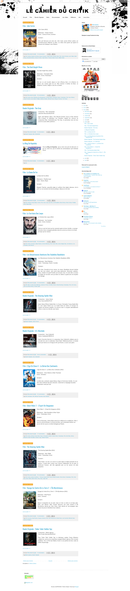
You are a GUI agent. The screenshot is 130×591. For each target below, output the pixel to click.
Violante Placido (45, 437)
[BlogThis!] (49, 54)
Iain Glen (51, 202)
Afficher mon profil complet (96, 30)
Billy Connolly (31, 284)
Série (47, 17)
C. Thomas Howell (42, 477)
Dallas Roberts (38, 243)
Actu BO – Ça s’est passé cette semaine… (93, 223)
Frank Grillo (54, 243)
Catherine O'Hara (44, 284)
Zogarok (86, 190)
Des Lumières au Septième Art (91, 173)
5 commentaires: (41, 552)
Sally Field (45, 478)
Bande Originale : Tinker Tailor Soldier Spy (37, 529)
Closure (85, 212)
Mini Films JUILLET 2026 (89, 191)
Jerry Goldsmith (36, 356)
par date (96, 61)
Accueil (25, 17)
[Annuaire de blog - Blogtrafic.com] (28, 582)
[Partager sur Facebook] (53, 54)
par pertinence (87, 61)
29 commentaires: (41, 95)
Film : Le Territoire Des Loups (33, 213)
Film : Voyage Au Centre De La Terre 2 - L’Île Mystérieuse (43, 487)
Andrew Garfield (34, 477)
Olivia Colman (69, 202)
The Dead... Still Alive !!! (90, 206)
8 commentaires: (41, 131)
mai (86, 160)
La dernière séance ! (88, 217)
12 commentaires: (41, 282)
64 (84, 211)
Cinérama (86, 201)
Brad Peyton (35, 518)
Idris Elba (68, 436)
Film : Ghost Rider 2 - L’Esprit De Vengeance (38, 405)
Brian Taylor (40, 436)
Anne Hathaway (34, 97)
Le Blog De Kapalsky (30, 143)
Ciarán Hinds (49, 56)
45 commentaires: (41, 241)
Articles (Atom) (32, 563)
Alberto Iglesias (28, 554)
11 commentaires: (41, 319)
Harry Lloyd (45, 202)
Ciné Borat (86, 185)
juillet (86, 121)
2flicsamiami (95, 24)
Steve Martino (46, 396)
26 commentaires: (41, 474)
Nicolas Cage (38, 437)
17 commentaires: (41, 433)
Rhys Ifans (40, 478)
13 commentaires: (41, 54)
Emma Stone (62, 477)
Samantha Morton (30, 57)
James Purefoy (65, 56)
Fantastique (63, 97)
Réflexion (73, 17)
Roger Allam (28, 204)
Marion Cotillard (36, 98)
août (86, 119)
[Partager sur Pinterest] (54, 54)
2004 (26, 284)
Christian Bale (49, 97)
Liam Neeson (31, 245)
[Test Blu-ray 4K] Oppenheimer (90, 202)
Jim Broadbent (56, 202)
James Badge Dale (62, 243)
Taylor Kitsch (45, 57)
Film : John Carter (29, 25)
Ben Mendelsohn (41, 97)
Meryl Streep (62, 202)
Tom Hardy (65, 98)
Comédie (51, 284)
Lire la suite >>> (26, 49)
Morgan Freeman (58, 98)
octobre (87, 115)
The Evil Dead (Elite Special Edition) (91, 207)
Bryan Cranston (43, 56)
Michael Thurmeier (39, 396)
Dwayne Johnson (42, 518)
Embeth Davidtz (55, 477)
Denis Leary (49, 477)
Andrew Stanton (31, 56)
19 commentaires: (41, 200)
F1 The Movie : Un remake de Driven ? (92, 186)
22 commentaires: (41, 394)
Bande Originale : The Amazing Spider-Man (37, 295)
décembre (87, 111)
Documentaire (56, 17)
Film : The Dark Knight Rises (32, 67)
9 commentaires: (41, 516)
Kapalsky (86, 180)
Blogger (77, 586)
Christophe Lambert (47, 436)
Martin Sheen (34, 478)
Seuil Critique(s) (88, 195)
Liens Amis (86, 17)
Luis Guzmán (65, 518)
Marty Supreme (87, 197)
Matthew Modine (44, 98)
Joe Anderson (70, 243)
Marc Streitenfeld (36, 134)
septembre (87, 117)
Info (80, 17)
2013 (84, 107)
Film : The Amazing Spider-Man (33, 446)
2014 (84, 105)
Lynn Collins (71, 56)
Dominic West (56, 56)
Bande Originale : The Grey (32, 108)
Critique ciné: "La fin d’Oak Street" (91, 181)
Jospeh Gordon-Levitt (28, 98)
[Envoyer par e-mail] (48, 54)
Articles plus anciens (73, 561)
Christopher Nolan (56, 97)
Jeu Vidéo (65, 17)
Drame (39, 202)
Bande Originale (39, 17)
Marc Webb (28, 478)
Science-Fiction (38, 57)
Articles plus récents (28, 561)
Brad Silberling (37, 284)
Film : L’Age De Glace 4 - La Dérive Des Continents (40, 366)
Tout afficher (103, 226)
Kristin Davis (59, 518)
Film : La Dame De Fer (30, 172)
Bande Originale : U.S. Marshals (33, 330)
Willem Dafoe (61, 57)
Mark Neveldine (31, 437)
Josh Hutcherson (52, 518)
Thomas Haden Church (53, 57)
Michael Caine (51, 98)
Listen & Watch (85, 167)
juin (86, 158)
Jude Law (25, 286)
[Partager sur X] (51, 54)
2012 (26, 56)
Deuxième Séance (88, 216)
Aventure (37, 56)
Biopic (35, 202)
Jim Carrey (73, 284)
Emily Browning (60, 284)
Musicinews (87, 221)
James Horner (36, 321)
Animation (30, 396)
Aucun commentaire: (41, 354)
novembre (87, 113)
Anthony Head (31, 202)
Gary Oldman (71, 97)
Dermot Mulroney (46, 243)
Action (29, 97)
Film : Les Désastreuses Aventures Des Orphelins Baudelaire (44, 254)
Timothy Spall (37, 286)
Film (31, 17)
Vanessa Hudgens (27, 519)
